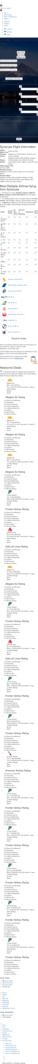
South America (6, 1041)
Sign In (6, 13)
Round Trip (21, 52)
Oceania (5, 1039)
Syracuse (5, 1006)
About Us (8, 1043)
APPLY (19, 139)
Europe (4, 1033)
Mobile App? (19, 358)
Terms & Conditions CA (12, 1053)
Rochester (5, 1004)
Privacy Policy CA (10, 1047)
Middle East (6, 1035)
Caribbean (5, 1029)
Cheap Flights (8, 981)
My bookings (8, 15)
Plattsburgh (5, 1002)
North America (6, 1037)
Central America (7, 1031)
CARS (6, 25)
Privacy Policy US (10, 1045)
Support (6, 19)
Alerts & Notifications (10, 17)
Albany (4, 993)
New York (5, 998)
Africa (4, 1025)
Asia (3, 1027)
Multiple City (21, 57)
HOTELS (6, 24)
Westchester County (8, 1008)
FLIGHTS (7, 22)
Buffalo (4, 995)
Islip (3, 997)
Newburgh (5, 1000)
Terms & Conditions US (12, 1051)
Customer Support (5, 8)
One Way (21, 55)
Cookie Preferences (11, 1049)
